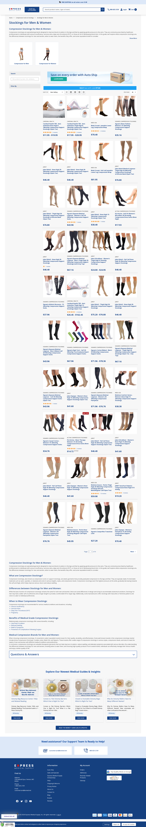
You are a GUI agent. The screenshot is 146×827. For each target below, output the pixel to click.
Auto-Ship (50, 770)
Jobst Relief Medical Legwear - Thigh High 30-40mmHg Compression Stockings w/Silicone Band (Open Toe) (125, 171)
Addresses (83, 773)
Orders (82, 770)
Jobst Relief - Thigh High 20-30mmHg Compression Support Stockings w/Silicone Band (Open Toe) (53, 216)
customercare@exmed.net (23, 790)
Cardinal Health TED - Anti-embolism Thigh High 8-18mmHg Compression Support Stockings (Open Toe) (77, 126)
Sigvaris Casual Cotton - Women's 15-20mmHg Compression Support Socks (52, 442)
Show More (133, 38)
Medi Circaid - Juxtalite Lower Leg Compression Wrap (101, 126)
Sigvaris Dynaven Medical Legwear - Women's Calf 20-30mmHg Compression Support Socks (77, 216)
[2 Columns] (71, 92)
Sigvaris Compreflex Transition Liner (101, 532)
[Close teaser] (17, 814)
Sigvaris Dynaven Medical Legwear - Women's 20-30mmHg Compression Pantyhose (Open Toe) (51, 532)
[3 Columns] (75, 92)
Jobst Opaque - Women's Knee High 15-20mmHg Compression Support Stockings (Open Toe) (77, 398)
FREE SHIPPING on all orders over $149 (74, 2)
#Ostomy (16, 713)
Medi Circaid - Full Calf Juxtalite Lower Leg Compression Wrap (102, 171)
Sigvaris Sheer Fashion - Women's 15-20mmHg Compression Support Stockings (123, 126)
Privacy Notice (51, 786)
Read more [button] (17, 718)
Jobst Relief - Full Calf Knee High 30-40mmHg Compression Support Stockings (53, 487)
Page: (86, 551)
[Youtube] (30, 801)
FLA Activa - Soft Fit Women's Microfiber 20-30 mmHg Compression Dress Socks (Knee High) (126, 216)
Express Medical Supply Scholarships (54, 777)
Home (11, 18)
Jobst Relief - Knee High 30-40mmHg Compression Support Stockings (125, 306)
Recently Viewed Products (85, 777)
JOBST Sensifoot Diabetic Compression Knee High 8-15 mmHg (124, 487)
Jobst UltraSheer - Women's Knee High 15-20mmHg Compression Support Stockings (124, 442)
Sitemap (82, 781)
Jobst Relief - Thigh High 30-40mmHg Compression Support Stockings (101, 306)
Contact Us (50, 792)
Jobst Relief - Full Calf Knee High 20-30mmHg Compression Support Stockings (125, 261)
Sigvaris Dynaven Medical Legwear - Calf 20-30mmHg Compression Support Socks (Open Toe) (52, 397)
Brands (49, 798)
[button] (9, 816)
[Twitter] (21, 801)
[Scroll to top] (3, 820)
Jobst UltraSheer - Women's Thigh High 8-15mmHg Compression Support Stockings (100, 261)
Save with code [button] (90, 88)
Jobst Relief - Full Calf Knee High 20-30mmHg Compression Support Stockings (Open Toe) (101, 442)
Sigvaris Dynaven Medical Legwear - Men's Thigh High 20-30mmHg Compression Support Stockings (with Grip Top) (78, 261)
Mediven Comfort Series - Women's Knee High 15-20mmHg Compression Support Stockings (125, 397)
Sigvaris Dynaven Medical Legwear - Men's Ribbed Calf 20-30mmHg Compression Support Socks (53, 352)
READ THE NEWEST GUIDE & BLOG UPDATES (73, 728)
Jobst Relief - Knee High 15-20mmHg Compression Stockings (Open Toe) (100, 216)
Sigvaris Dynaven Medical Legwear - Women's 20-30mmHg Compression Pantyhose (99, 397)
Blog (48, 795)
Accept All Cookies (129, 824)
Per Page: (127, 92)
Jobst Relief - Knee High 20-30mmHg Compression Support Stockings (53, 261)
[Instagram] (26, 801)
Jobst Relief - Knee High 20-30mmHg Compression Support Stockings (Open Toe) (53, 171)
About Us (50, 789)
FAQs (49, 781)
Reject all (116, 824)
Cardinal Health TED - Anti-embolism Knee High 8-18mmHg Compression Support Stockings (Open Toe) (53, 126)
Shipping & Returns (53, 783)
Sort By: (45, 92)
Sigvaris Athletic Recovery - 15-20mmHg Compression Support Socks (53, 306)
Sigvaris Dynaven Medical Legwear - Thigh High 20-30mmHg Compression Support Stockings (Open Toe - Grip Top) (125, 351)
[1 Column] (66, 92)
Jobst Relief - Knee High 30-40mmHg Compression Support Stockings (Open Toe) (77, 171)
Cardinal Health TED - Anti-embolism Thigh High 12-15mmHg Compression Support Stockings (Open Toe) (77, 306)
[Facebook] (17, 801)
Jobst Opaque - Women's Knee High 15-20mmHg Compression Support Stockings (77, 487)
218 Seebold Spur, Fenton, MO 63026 (24, 780)
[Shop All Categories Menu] (25, 10)
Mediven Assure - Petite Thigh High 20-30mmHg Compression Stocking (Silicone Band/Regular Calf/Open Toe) (101, 487)
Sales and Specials (53, 773)
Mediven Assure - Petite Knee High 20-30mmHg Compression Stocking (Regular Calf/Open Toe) (77, 532)
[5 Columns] (83, 92)
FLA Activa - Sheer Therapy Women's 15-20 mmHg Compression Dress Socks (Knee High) (78, 442)
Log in (59, 815)
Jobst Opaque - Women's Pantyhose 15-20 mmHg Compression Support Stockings (123, 532)
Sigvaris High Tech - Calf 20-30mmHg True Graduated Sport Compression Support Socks (78, 352)
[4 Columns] (79, 92)
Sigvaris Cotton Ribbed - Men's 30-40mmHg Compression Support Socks (101, 352)
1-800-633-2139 (20, 786)
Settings (107, 824)
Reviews (49, 801)
